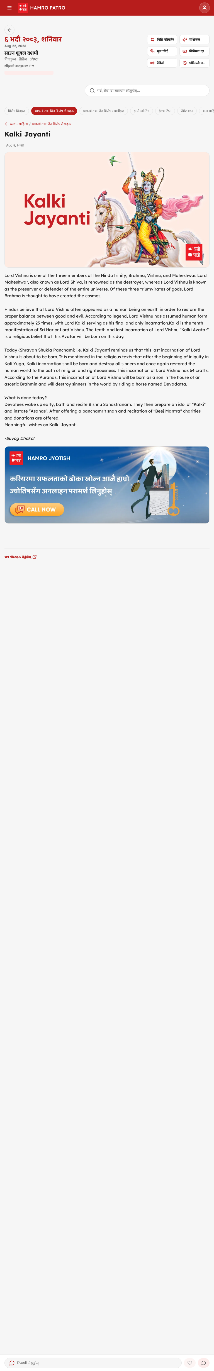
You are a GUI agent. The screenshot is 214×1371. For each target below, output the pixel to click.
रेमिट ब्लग (187, 111)
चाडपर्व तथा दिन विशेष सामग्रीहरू (103, 111)
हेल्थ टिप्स (165, 111)
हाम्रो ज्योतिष (141, 111)
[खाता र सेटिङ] (205, 8)
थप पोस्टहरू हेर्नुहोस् (17, 557)
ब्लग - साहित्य (19, 124)
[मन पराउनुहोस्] (190, 1363)
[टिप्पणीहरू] (204, 1363)
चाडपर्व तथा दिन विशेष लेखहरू (54, 111)
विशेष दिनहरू (16, 111)
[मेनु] (9, 8)
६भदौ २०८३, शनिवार (33, 39)
